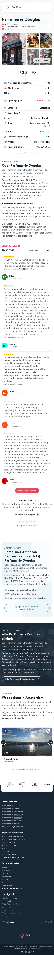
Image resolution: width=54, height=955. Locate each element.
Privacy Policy (7, 910)
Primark (5, 879)
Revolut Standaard (9, 845)
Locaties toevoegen (9, 898)
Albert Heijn (6, 870)
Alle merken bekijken (10, 888)
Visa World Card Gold (10, 854)
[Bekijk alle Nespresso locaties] (29, 784)
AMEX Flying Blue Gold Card (13, 836)
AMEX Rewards (24, 578)
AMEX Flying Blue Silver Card (13, 839)
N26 (3, 848)
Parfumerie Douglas (40, 118)
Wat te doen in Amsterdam (23, 769)
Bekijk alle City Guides (11, 826)
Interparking (7, 885)
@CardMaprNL (46, 922)
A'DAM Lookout (11, 758)
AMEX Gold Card (8, 842)
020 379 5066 (43, 146)
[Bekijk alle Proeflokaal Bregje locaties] (17, 784)
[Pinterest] (26, 952)
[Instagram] (29, 952)
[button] (6, 37)
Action (4, 882)
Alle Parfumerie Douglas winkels (20, 679)
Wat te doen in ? (11, 805)
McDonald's (6, 876)
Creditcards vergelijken (11, 857)
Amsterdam (31, 26)
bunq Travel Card (8, 851)
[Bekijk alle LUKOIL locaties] (41, 784)
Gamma (5, 873)
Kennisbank (6, 901)
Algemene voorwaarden (11, 913)
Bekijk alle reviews (27, 490)
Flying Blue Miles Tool (10, 904)
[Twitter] (22, 952)
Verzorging (45, 107)
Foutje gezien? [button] (20, 153)
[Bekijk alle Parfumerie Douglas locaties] (27, 73)
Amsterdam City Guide (13, 718)
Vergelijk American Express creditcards (25, 608)
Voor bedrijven (8, 907)
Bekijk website (41, 141)
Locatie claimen (34, 153)
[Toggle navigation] (47, 7)
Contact (5, 916)
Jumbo (4, 867)
